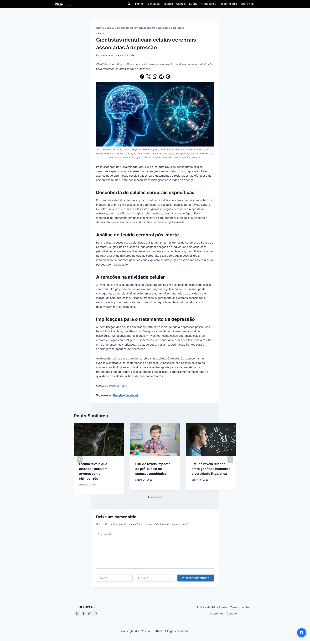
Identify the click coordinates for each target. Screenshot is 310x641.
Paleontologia (228, 3)
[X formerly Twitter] (77, 613)
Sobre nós (247, 3)
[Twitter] (148, 76)
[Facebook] (142, 76)
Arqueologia (208, 3)
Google (118, 395)
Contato (232, 613)
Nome (103, 578)
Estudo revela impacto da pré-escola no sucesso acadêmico (152, 469)
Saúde (193, 3)
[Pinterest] (168, 76)
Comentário (106, 534)
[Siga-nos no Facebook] (301, 632)
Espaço (168, 3)
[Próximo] (230, 458)
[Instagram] (90, 613)
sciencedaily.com (116, 385)
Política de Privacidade (212, 607)
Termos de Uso (240, 607)
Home (139, 3)
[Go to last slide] (80, 458)
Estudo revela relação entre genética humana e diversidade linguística (211, 469)
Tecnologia (153, 3)
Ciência (181, 3)
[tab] (148, 497)
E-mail (143, 578)
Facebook (132, 395)
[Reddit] (161, 76)
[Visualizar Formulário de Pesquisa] (129, 4)
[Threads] (96, 613)
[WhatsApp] (155, 76)
